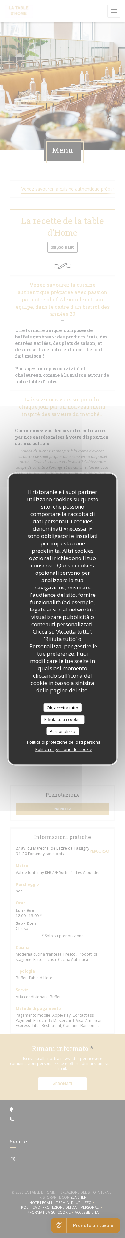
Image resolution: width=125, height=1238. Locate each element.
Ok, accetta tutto (62, 707)
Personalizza (62, 731)
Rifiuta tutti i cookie (62, 719)
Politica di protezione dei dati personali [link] (65, 742)
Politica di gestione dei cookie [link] (63, 749)
